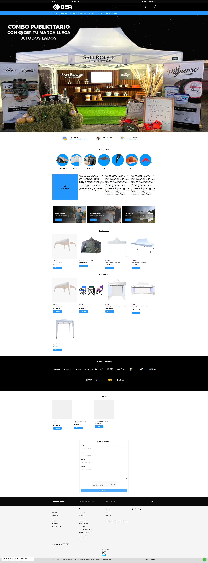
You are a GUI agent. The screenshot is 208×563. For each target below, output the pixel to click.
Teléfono (83, 459)
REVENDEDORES (111, 13)
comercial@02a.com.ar (110, 518)
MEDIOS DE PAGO (83, 535)
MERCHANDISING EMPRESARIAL (87, 518)
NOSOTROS (55, 1)
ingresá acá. (96, 559)
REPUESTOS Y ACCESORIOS (78, 13)
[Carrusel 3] (138, 214)
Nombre (83, 445)
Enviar (104, 490)
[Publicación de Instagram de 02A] (91, 187)
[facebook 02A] (135, 509)
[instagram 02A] (132, 509)
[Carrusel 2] (104, 214)
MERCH (91, 13)
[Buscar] (145, 7)
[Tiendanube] (150, 559)
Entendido (21, 559)
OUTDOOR (81, 515)
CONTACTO (63, 1)
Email (82, 452)
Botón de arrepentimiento (105, 559)
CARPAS (54, 13)
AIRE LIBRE (63, 13)
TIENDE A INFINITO (83, 523)
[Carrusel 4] (104, 73)
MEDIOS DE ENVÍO (83, 538)
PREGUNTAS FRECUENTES (74, 1)
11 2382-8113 (108, 515)
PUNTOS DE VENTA (83, 520)
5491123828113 (108, 512)
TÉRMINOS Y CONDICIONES (85, 532)
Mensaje (83, 466)
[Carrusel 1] (69, 214)
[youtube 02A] (138, 509)
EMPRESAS (100, 13)
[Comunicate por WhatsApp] (204, 559)
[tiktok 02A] (140, 509)
